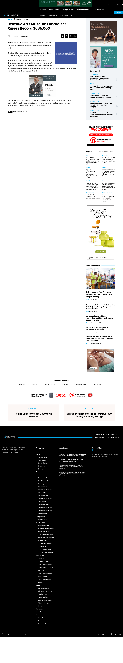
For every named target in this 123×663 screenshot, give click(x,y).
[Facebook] (116, 4)
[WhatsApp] (75, 36)
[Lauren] (9, 36)
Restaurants (94, 93)
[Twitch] (111, 634)
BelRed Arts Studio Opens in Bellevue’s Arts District (97, 328)
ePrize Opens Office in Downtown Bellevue (33, 415)
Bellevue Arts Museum (20, 111)
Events (88, 167)
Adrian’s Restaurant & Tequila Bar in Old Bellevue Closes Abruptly (101, 105)
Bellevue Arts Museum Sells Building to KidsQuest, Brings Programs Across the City (100, 307)
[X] (120, 4)
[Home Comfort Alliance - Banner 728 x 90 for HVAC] (61, 395)
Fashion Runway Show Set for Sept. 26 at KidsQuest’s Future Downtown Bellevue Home (92, 186)
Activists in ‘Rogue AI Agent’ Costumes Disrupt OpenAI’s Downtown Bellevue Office (108, 186)
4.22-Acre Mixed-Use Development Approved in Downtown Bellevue (99, 78)
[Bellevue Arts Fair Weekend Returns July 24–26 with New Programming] (100, 278)
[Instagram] (118, 4)
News (92, 83)
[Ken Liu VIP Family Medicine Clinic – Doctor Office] (104, 57)
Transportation (107, 192)
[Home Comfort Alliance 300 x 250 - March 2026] (100, 135)
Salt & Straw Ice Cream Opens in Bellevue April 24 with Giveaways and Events (101, 114)
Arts (10, 19)
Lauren (15, 36)
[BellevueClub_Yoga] (104, 32)
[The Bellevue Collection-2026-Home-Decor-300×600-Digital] (100, 232)
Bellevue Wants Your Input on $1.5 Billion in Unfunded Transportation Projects (108, 198)
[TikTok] (107, 634)
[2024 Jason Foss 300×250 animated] (42, 87)
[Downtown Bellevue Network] (18, 14)
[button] (109, 4)
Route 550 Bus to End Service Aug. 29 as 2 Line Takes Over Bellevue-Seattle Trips (92, 161)
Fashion (88, 181)
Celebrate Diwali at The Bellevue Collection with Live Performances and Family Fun (99, 338)
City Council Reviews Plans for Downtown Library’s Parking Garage (89, 415)
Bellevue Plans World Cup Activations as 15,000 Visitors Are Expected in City (99, 318)
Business (105, 155)
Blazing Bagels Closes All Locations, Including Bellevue (100, 96)
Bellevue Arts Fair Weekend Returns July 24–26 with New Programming (99, 294)
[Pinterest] (71, 36)
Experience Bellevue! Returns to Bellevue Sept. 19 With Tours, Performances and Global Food (108, 173)
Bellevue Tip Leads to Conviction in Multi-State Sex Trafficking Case (101, 87)
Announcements (103, 151)
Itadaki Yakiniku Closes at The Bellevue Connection (93, 196)
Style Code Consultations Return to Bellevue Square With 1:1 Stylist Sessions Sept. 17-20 (93, 173)
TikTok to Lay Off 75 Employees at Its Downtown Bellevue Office (108, 160)
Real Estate (94, 74)
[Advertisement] (54, 650)
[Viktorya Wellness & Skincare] (100, 360)
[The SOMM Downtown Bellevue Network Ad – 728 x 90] (65, 3)
